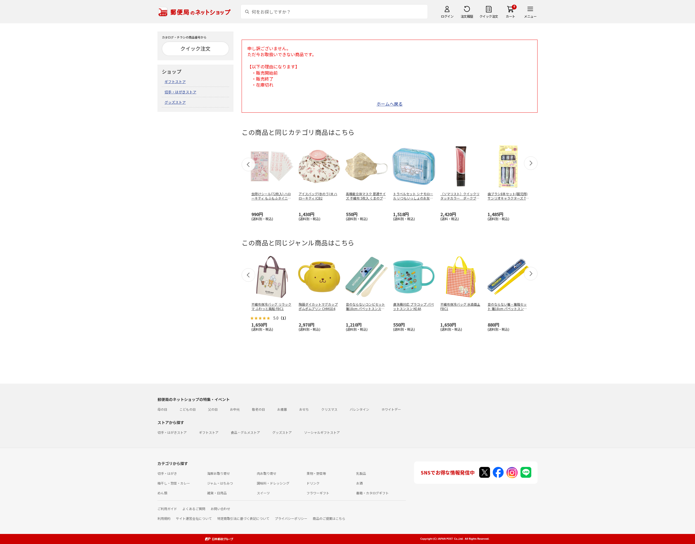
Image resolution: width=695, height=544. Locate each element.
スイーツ (263, 493)
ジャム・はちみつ (220, 483)
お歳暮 (282, 409)
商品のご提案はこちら (329, 518)
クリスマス (329, 409)
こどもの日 (187, 409)
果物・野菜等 (316, 473)
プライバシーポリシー (291, 518)
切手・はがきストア (180, 91)
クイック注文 (488, 16)
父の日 (213, 409)
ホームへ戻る (390, 103)
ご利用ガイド (167, 508)
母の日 (162, 409)
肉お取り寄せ (266, 473)
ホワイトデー (391, 409)
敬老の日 (258, 409)
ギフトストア (175, 81)
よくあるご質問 (193, 508)
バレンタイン (359, 409)
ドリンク (313, 483)
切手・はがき (167, 473)
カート (510, 16)
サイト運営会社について (194, 518)
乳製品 (361, 473)
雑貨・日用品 (217, 493)
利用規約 (163, 518)
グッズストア (175, 102)
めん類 (162, 493)
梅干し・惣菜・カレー (173, 483)
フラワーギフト (318, 493)
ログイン (447, 16)
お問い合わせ (220, 508)
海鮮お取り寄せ (218, 473)
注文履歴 (467, 16)
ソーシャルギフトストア (322, 432)
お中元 (235, 409)
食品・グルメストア (245, 432)
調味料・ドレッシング (273, 483)
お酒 (359, 483)
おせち (304, 409)
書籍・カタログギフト (372, 493)
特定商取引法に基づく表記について (243, 518)
